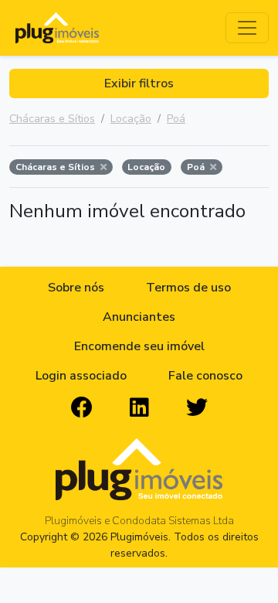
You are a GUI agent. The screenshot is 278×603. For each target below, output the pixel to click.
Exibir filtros (139, 83)
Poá (176, 118)
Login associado (81, 375)
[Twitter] (197, 408)
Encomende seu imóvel (139, 346)
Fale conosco (205, 375)
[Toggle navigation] (247, 27)
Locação (130, 118)
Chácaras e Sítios (52, 118)
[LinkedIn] (139, 408)
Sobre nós (76, 287)
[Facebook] (82, 408)
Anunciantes (139, 316)
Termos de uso (188, 287)
